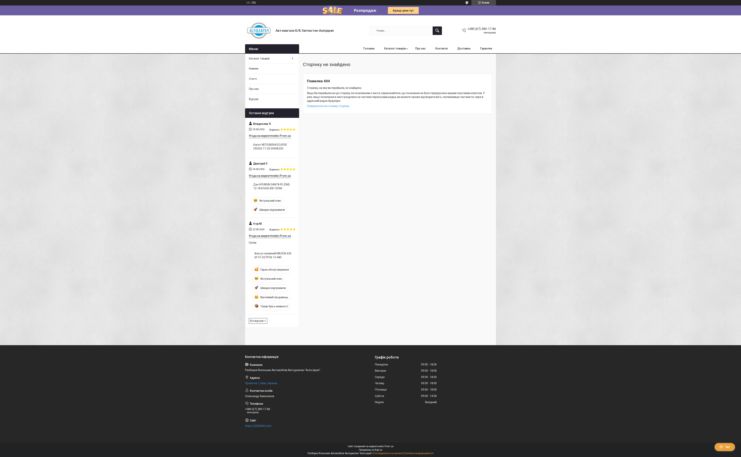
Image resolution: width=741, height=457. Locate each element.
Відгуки (253, 99)
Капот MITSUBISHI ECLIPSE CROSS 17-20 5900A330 (270, 146)
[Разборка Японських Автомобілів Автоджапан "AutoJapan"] (259, 30)
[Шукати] (437, 30)
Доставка (463, 48)
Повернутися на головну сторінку (328, 106)
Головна (369, 48)
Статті (253, 78)
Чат (727, 447)
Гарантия (486, 48)
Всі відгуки (257, 320)
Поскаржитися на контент (388, 453)
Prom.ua (389, 446)
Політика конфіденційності (419, 453)
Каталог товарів (395, 48)
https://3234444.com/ (258, 425)
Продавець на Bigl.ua (370, 450)
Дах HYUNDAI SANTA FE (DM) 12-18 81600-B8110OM (271, 186)
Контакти (441, 48)
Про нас (420, 48)
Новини (253, 68)
